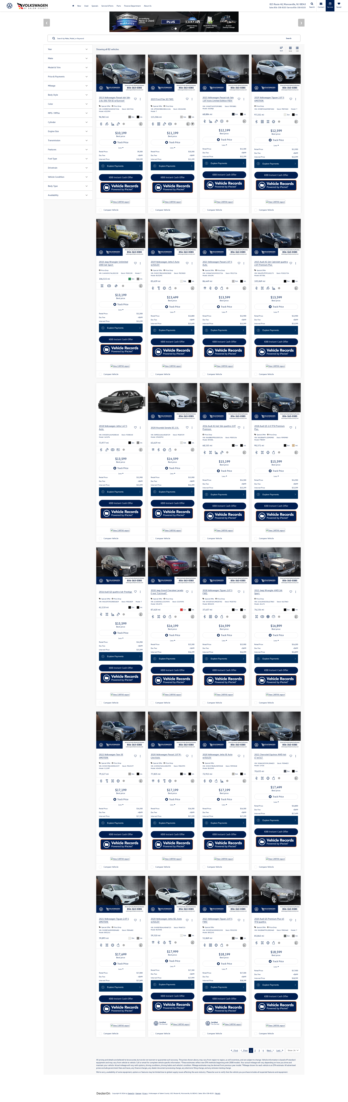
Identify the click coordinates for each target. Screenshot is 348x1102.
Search (288, 39)
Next (270, 1051)
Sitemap (138, 1094)
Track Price (122, 143)
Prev (245, 1051)
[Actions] (140, 100)
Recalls (217, 1094)
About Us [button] (147, 5)
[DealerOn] (103, 1094)
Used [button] (86, 5)
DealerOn (131, 1094)
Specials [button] (95, 5)
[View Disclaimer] (124, 125)
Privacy (145, 1094)
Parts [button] (119, 5)
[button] (142, 74)
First (235, 1051)
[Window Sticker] (192, 125)
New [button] (79, 5)
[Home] (73, 6)
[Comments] (141, 125)
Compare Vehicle (111, 211)
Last (279, 1051)
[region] (121, 156)
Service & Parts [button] (107, 5)
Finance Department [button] (132, 5)
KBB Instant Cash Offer (121, 178)
